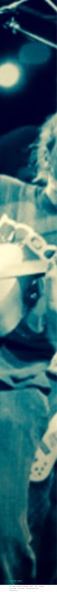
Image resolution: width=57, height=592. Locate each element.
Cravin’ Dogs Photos (41, 586)
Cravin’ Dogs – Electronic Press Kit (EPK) (22, 586)
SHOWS (14, 586)
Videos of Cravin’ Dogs (13, 588)
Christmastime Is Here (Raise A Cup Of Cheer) (32, 588)
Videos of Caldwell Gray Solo (13, 590)
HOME (10, 586)
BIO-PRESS (31, 586)
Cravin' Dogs (16, 581)
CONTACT (35, 586)
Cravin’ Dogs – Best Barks (20, 588)
